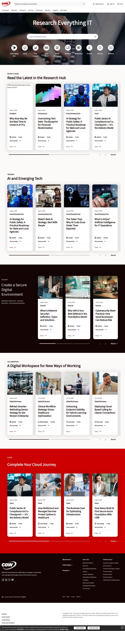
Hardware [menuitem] (5, 10)
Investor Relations (88, 574)
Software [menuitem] (14, 10)
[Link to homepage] (5, 4)
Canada (73, 596)
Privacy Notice (6, 617)
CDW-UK (78, 596)
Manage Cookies (64, 629)
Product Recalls (107, 571)
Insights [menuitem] (55, 10)
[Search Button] (95, 36)
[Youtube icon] (12, 580)
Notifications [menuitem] (100, 4)
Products (65, 570)
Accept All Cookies (93, 628)
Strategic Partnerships (89, 586)
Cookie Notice (6, 620)
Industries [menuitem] (39, 10)
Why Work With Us (88, 563)
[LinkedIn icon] (6, 580)
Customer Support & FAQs (110, 563)
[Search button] (83, 3)
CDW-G (68, 596)
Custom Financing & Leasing (111, 569)
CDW (63, 596)
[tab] (29, 154)
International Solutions (89, 577)
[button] (120, 4)
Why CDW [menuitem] (63, 10)
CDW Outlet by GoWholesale (111, 580)
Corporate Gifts (107, 574)
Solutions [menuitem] (22, 10)
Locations (85, 580)
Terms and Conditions (8, 623)
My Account (66, 559)
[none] (5, 10)
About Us (85, 566)
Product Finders (107, 577)
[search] (46, 4)
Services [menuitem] (31, 10)
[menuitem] (94, 4)
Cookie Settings (80, 628)
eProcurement (107, 566)
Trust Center (86, 588)
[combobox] (61, 36)
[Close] (122, 628)
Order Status (66, 565)
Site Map (4, 614)
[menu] (98, 4)
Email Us (24, 597)
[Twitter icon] (9, 580)
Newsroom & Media (88, 583)
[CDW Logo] (5, 4)
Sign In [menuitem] (112, 4)
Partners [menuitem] (47, 10)
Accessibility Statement (89, 569)
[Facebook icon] (3, 580)
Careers (85, 571)
